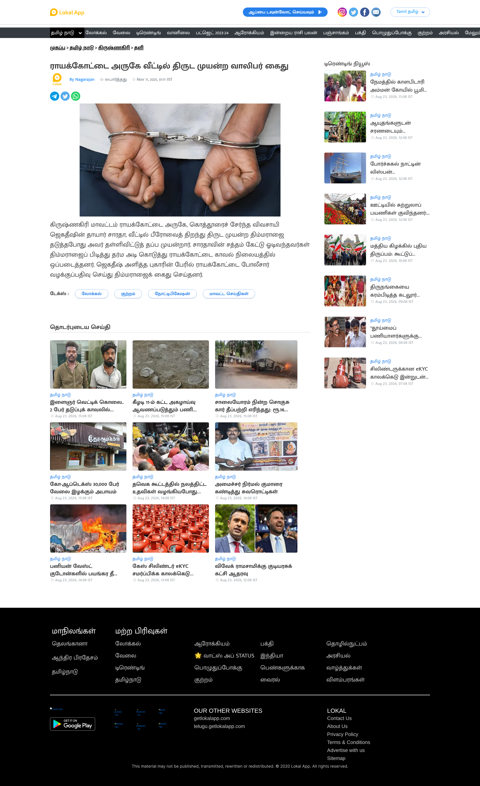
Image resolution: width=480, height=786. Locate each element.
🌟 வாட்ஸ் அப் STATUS (224, 656)
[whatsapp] (76, 98)
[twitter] (65, 98)
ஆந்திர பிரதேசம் (75, 658)
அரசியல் (338, 656)
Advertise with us (346, 750)
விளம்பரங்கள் (345, 680)
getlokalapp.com (212, 718)
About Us (337, 726)
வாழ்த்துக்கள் (344, 668)
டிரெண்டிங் (130, 668)
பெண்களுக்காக (282, 668)
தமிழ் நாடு (62, 33)
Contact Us (339, 718)
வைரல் (270, 680)
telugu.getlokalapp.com (219, 726)
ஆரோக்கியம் (212, 644)
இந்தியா (271, 656)
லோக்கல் (128, 644)
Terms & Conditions (348, 742)
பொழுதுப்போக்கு (218, 668)
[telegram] (55, 98)
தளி (139, 48)
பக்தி (267, 644)
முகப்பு (57, 48)
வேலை (125, 656)
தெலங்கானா (70, 644)
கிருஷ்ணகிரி (114, 48)
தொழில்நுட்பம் (346, 644)
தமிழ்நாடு (65, 672)
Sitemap (336, 758)
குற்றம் (203, 680)
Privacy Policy (342, 734)
